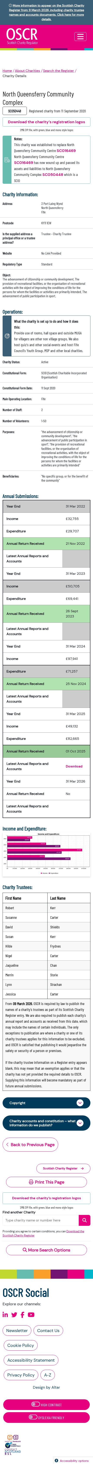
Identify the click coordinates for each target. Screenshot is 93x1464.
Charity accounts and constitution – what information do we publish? (42, 1123)
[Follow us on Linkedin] (5, 1315)
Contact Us (48, 1330)
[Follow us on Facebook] (22, 1315)
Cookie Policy (20, 1345)
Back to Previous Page (33, 1144)
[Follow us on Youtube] (31, 1315)
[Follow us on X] (14, 1315)
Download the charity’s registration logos (46, 1198)
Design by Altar (46, 1387)
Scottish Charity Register (60, 1168)
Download (74, 766)
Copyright (17, 1103)
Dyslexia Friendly (50, 1417)
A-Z (47, 1375)
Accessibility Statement (31, 1360)
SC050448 (52, 174)
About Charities (27, 70)
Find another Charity (19, 1212)
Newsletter (17, 1330)
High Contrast (51, 1404)
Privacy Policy (21, 1375)
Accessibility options (74, 1461)
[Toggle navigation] (80, 36)
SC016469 (66, 150)
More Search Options (48, 1250)
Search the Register (58, 70)
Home (7, 70)
